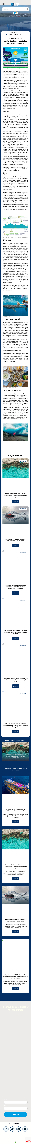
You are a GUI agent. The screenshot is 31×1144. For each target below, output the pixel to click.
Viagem (21, 752)
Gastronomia (16, 752)
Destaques (10, 752)
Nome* (6, 1099)
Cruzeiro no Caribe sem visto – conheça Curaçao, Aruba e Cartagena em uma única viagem (15, 495)
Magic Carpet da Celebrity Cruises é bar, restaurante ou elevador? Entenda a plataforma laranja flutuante (15, 587)
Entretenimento (12, 34)
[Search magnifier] (27, 9)
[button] (3, 4)
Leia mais (15, 501)
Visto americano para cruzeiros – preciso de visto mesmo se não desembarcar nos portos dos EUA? (15, 632)
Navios (19, 34)
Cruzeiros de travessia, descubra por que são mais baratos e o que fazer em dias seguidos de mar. (16, 680)
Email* (5, 1105)
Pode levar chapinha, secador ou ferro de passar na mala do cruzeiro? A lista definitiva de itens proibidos (15, 725)
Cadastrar (15, 1114)
